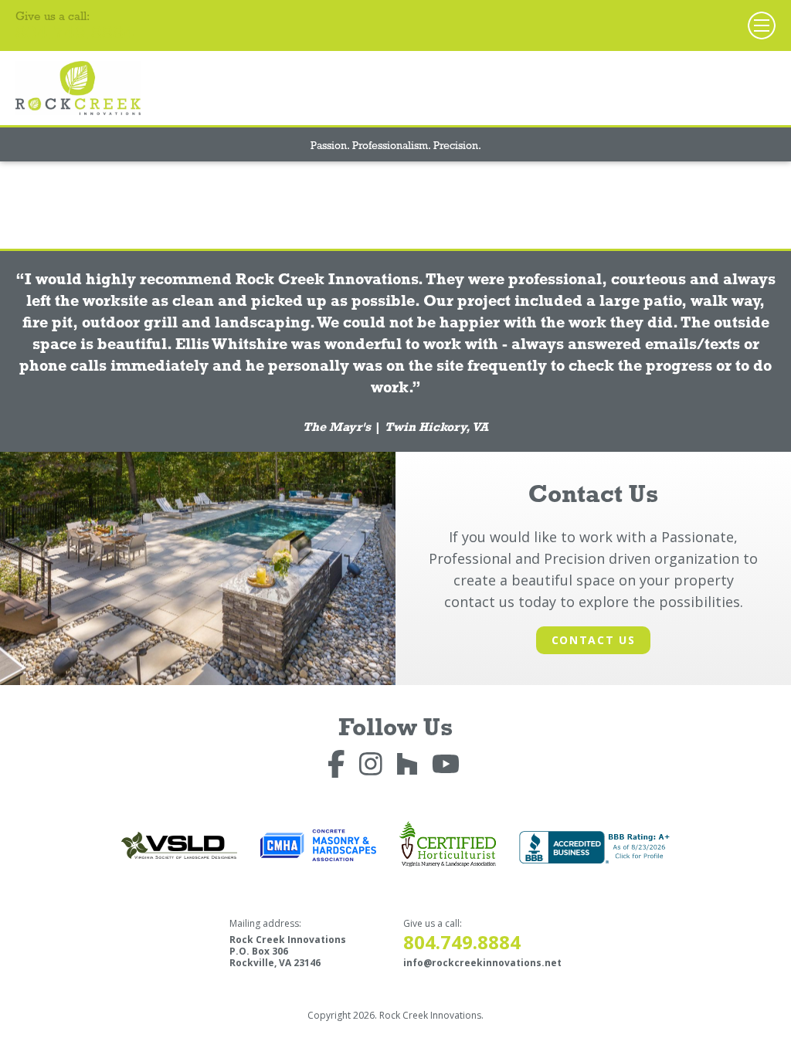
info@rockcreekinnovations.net (482, 962)
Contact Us (594, 640)
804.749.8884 (74, 36)
